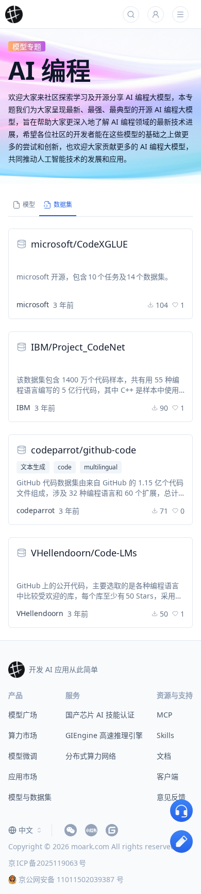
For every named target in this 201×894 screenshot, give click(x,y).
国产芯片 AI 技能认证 (100, 715)
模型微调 (22, 756)
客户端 (167, 776)
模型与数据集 (30, 797)
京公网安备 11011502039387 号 (71, 879)
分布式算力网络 (90, 756)
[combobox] (25, 830)
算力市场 (22, 735)
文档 (164, 756)
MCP (164, 715)
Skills (165, 735)
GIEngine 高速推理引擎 (104, 735)
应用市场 (22, 776)
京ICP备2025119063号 (47, 863)
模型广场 (22, 715)
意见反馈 (171, 797)
